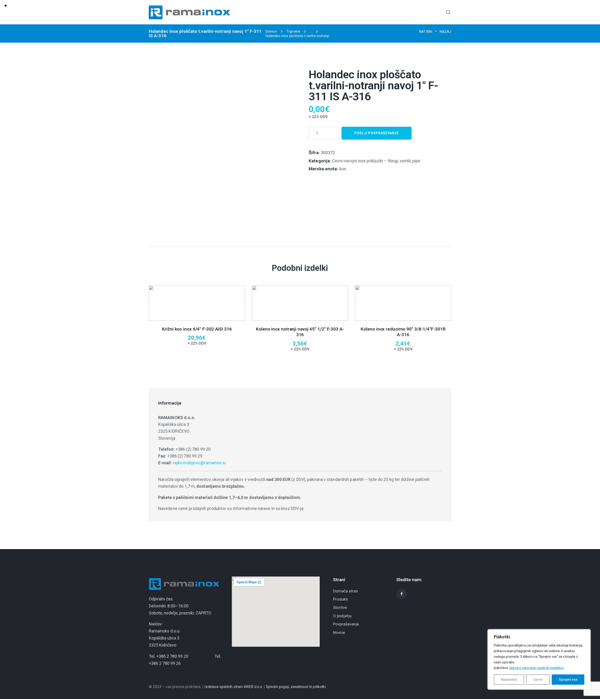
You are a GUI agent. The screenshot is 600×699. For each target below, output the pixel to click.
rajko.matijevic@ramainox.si (199, 462)
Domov (271, 31)
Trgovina (293, 31)
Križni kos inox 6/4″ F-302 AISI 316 (197, 329)
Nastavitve (509, 679)
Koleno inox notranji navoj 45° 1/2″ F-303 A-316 (300, 332)
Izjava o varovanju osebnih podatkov (537, 668)
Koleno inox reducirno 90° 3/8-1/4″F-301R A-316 (403, 332)
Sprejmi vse (568, 679)
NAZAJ (445, 32)
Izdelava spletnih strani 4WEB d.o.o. (233, 686)
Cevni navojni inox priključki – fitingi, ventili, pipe (376, 160)
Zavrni (538, 679)
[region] (539, 659)
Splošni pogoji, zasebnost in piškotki (296, 686)
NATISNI (425, 32)
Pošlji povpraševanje (376, 133)
